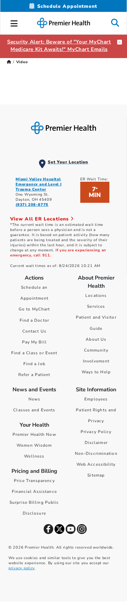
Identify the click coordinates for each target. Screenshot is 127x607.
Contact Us (34, 331)
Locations (96, 295)
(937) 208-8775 (32, 204)
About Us (96, 339)
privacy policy (21, 568)
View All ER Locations (40, 219)
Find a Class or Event (34, 353)
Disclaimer (96, 442)
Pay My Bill (34, 342)
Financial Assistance (34, 491)
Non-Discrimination (96, 453)
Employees (96, 399)
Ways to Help (96, 372)
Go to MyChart (34, 309)
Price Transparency (34, 480)
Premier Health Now (34, 434)
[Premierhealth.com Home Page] (9, 62)
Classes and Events (34, 410)
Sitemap (96, 475)
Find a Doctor (34, 320)
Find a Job (34, 364)
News (34, 399)
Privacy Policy (96, 431)
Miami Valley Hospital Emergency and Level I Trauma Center (39, 184)
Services (96, 306)
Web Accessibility (96, 464)
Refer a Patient (34, 374)
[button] (14, 22)
